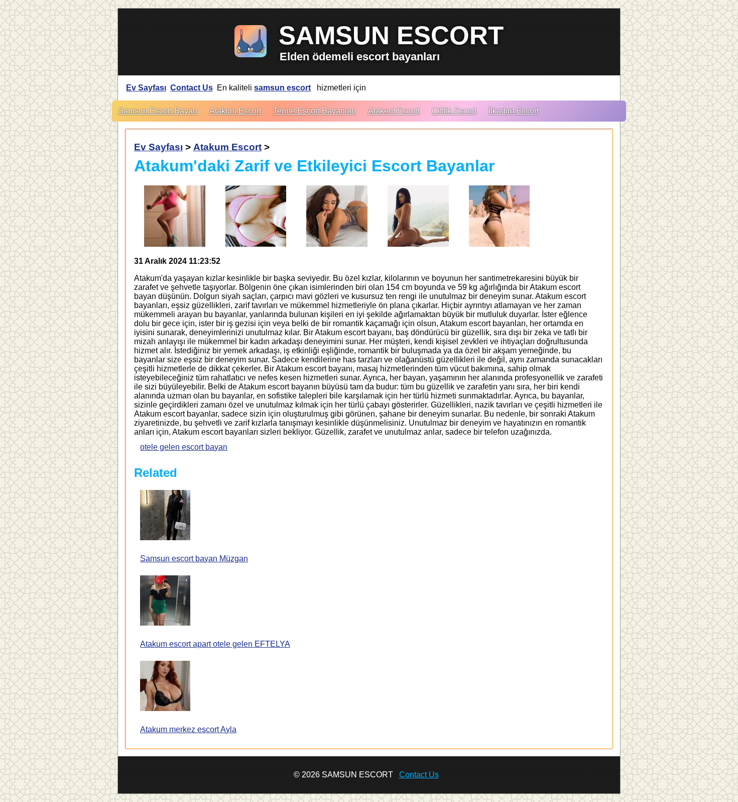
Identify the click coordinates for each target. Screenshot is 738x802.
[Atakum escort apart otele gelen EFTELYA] (165, 601)
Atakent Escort (394, 111)
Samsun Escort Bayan (157, 111)
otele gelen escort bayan (183, 447)
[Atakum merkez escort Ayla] (165, 687)
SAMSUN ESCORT (391, 35)
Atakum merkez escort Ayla (188, 729)
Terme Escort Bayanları (314, 111)
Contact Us (191, 87)
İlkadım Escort (513, 111)
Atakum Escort (235, 111)
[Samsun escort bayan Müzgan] (165, 516)
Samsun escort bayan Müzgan (194, 558)
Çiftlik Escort (454, 111)
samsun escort (282, 87)
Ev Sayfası (146, 87)
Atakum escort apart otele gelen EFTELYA (215, 644)
